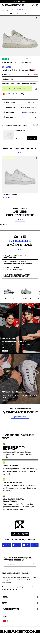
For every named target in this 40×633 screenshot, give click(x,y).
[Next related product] (37, 125)
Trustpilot (3, 225)
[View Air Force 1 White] (20, 174)
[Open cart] (37, 5)
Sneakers (6, 14)
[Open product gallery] (20, 36)
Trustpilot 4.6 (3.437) (21, 534)
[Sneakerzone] (20, 524)
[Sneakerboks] (8, 135)
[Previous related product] (34, 125)
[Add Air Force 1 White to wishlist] (36, 158)
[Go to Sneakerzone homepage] (12, 5)
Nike (12, 14)
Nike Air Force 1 (21, 14)
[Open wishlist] (33, 5)
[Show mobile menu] (2, 10)
